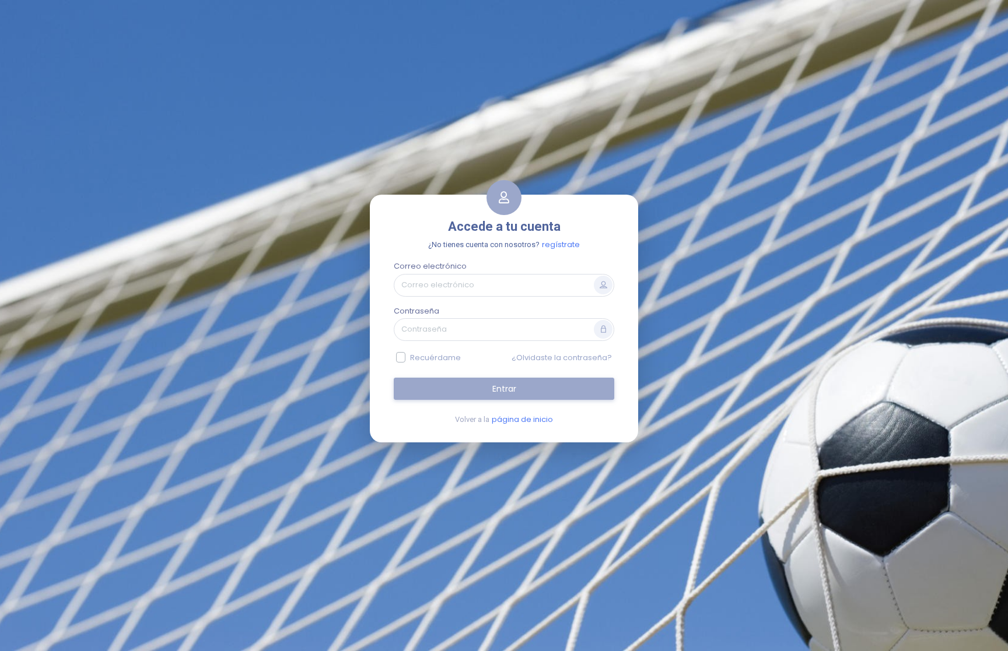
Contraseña (416, 310)
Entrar (504, 389)
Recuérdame (435, 357)
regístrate (561, 244)
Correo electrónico (430, 266)
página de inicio (522, 419)
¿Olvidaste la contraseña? (562, 357)
